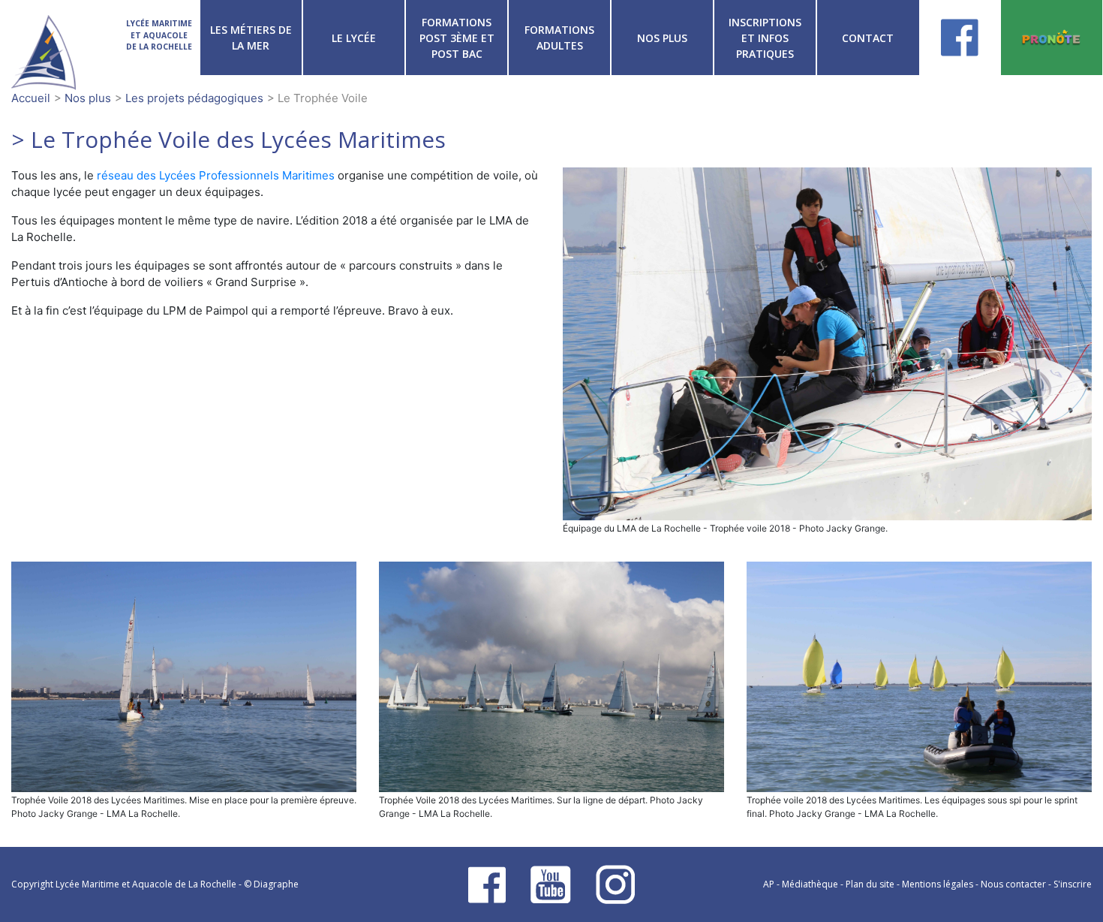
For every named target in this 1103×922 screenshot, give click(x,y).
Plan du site (870, 884)
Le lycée (354, 38)
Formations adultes (559, 38)
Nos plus (662, 38)
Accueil (30, 98)
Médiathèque (810, 884)
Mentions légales (937, 884)
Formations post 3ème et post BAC (456, 38)
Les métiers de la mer (251, 38)
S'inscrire (1072, 884)
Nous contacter (1013, 884)
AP (768, 884)
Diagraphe (276, 884)
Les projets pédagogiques (194, 98)
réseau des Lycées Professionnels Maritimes (216, 175)
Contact (868, 38)
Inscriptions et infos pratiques (765, 38)
